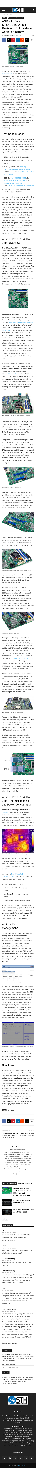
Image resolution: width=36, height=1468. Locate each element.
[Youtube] (32, 1458)
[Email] (27, 40)
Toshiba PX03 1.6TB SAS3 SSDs (15, 180)
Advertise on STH (18, 1426)
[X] (9, 40)
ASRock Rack (11, 1110)
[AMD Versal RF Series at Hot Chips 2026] (7, 1202)
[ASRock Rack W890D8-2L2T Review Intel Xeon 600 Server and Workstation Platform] (7, 1190)
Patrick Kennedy (8, 35)
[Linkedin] (18, 40)
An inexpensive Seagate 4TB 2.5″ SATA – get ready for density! (10, 1135)
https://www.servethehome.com (18, 1149)
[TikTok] (21, 1458)
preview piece (7, 74)
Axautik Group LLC (22, 1465)
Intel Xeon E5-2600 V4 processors (21, 322)
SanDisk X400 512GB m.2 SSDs (15, 183)
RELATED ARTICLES (9, 1183)
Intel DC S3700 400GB (18, 178)
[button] (3, 10)
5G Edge (9, 14)
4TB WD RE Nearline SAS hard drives (20, 186)
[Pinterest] (13, 40)
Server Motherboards (18, 17)
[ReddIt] (22, 40)
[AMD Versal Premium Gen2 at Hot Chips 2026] (7, 1212)
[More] (32, 40)
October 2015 (12, 374)
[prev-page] (3, 1219)
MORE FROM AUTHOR (25, 1183)
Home (3, 14)
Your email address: (8, 1364)
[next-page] (6, 1219)
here (24, 1443)
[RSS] (15, 1458)
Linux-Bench (6, 330)
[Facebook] (4, 40)
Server (9, 17)
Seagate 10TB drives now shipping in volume (26, 1134)
